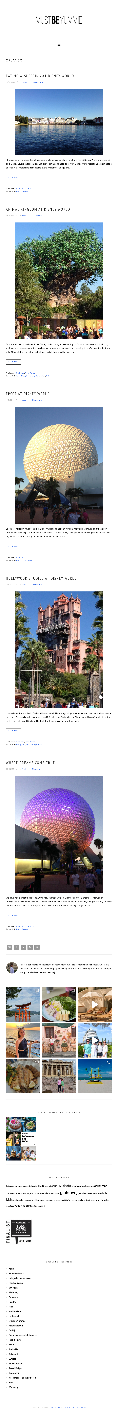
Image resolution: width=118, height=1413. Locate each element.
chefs (67, 1186)
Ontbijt (12, 1330)
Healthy (12, 1302)
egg (41, 1193)
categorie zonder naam (20, 1278)
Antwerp (9, 1186)
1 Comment (36, 769)
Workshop (13, 1387)
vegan (18, 1205)
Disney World (40, 376)
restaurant (75, 1200)
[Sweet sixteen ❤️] (23, 1040)
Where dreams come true (30, 762)
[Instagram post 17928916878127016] (23, 1004)
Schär (88, 1200)
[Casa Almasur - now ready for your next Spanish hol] (95, 1004)
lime (37, 1200)
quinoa (67, 1200)
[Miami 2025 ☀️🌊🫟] (95, 1076)
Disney (18, 191)
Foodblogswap (16, 1283)
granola (81, 1193)
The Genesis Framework (74, 1408)
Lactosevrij (14, 1316)
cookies (22, 1193)
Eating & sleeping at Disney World (40, 75)
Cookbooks (10, 1193)
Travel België (15, 1368)
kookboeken (30, 1200)
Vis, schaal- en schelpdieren (22, 1377)
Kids (11, 1306)
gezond (51, 1193)
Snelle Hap (14, 1349)
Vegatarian (14, 1373)
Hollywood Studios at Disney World (41, 578)
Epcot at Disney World (28, 393)
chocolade (78, 1186)
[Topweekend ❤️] (59, 1076)
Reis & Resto (20, 188)
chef (60, 1186)
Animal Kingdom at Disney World (38, 209)
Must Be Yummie (59, 20)
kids (9, 1199)
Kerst (95, 1193)
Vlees (11, 1382)
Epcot (24, 560)
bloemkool (37, 1186)
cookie (16, 1193)
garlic (45, 1193)
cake (54, 1186)
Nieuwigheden (16, 1325)
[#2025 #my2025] (95, 1040)
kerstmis (102, 1193)
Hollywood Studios (29, 745)
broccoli (47, 1186)
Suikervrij (13, 1354)
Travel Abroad (30, 188)
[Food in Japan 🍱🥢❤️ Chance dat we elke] (59, 1004)
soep (93, 1200)
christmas (100, 1186)
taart (98, 1200)
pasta (48, 1200)
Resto (12, 1344)
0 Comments (38, 82)
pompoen (59, 1200)
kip (14, 1200)
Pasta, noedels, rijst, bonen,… (23, 1335)
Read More (13, 177)
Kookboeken (15, 1311)
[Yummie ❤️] (23, 1076)
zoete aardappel (38, 1206)
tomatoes (10, 1206)
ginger (57, 1193)
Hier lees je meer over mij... (43, 972)
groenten (88, 1193)
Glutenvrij (13, 1292)
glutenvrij (69, 1192)
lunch (42, 1200)
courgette (29, 1193)
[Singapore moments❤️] (59, 1040)
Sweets (12, 1358)
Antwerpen (18, 1186)
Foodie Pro (55, 1408)
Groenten (13, 1297)
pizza (53, 1200)
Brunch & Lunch (16, 1273)
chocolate (89, 1186)
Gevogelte (14, 1287)
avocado (27, 1186)
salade (82, 1200)
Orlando (25, 191)
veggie (27, 1205)
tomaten (105, 1200)
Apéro (12, 1268)
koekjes (20, 1200)
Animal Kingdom (22, 376)
